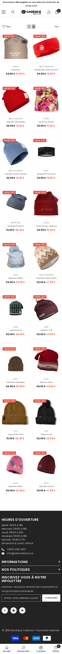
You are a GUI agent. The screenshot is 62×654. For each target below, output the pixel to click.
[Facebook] (5, 610)
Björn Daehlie (46, 66)
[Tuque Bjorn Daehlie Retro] (16, 100)
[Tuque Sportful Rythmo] (16, 204)
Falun (16, 66)
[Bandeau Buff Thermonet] (46, 152)
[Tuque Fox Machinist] (16, 412)
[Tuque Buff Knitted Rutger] (16, 360)
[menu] (4, 12)
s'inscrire (51, 598)
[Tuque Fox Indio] (46, 412)
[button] (29, 26)
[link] (23, 648)
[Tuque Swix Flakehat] (16, 256)
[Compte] (49, 12)
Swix (15, 274)
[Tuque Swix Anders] (46, 360)
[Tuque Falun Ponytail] (46, 100)
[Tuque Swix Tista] (46, 308)
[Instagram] (13, 610)
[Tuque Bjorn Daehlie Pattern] (46, 256)
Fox (15, 431)
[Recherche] (13, 12)
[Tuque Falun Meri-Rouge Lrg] (46, 204)
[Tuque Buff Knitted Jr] (16, 464)
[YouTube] (22, 610)
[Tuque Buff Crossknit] (46, 464)
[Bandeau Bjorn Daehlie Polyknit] (46, 47)
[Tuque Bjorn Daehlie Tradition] (16, 152)
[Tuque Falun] (16, 47)
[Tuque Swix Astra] (16, 308)
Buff (46, 170)
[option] (31, 4)
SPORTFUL (16, 222)
